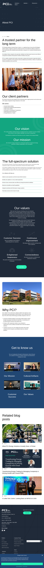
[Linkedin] (2, 530)
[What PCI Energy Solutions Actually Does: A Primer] (22, 433)
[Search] (41, 541)
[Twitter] (4, 530)
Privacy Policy (25, 566)
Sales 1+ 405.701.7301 (6, 520)
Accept (22, 563)
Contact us (4, 525)
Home (5, 36)
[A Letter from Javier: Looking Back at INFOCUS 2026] (22, 485)
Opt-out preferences (19, 566)
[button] (42, 555)
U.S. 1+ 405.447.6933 (6, 518)
